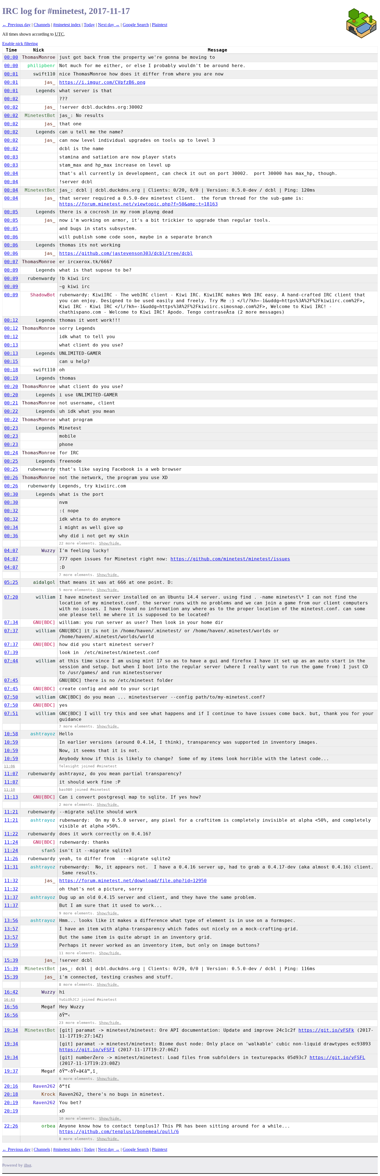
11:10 (9, 789)
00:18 (11, 369)
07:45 (11, 680)
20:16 (11, 1086)
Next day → (109, 24)
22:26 (11, 1126)
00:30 (11, 494)
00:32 (11, 510)
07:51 (11, 713)
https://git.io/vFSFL (337, 1057)
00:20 (11, 386)
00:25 (11, 461)
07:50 (11, 697)
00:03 (11, 157)
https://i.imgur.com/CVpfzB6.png (102, 82)
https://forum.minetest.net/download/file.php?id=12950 (133, 880)
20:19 (11, 1102)
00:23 (11, 428)
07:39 (11, 652)
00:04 (11, 173)
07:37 (11, 630)
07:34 (11, 622)
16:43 (9, 999)
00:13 (11, 345)
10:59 (11, 742)
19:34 (11, 1030)
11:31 (11, 867)
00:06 (11, 237)
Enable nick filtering (20, 43)
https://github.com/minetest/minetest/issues (230, 559)
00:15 (11, 361)
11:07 (11, 773)
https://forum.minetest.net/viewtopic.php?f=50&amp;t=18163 (138, 204)
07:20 (11, 597)
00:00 (11, 57)
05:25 (11, 582)
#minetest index (67, 24)
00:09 (11, 270)
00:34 (11, 527)
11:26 (11, 858)
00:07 (11, 261)
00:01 (11, 74)
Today (89, 24)
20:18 (11, 1094)
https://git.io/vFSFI (87, 1049)
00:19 (11, 378)
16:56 (11, 1006)
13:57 (11, 928)
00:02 (11, 98)
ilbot (27, 1165)
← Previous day (16, 24)
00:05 (11, 211)
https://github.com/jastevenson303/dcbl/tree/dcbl (126, 253)
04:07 (11, 550)
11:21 (11, 811)
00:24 (11, 452)
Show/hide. (110, 543)
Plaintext (159, 24)
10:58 (11, 733)
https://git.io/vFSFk (326, 1030)
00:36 (11, 535)
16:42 (11, 992)
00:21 (11, 403)
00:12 (11, 320)
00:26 (11, 477)
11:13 (11, 797)
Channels (42, 24)
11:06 (9, 766)
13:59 (11, 945)
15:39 (11, 960)
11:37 (11, 897)
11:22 (11, 833)
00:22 (11, 411)
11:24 (11, 842)
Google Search (136, 24)
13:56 (11, 920)
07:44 (11, 660)
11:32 (11, 880)
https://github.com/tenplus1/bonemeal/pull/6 (119, 1131)
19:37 (11, 1071)
